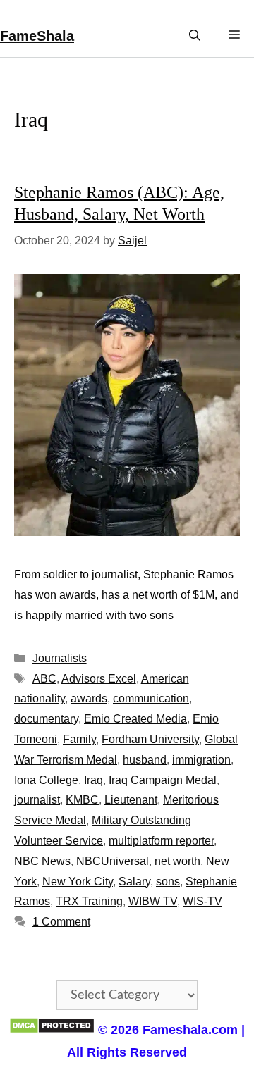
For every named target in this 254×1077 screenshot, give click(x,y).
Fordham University (150, 739)
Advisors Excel (98, 679)
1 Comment (61, 922)
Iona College (46, 780)
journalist (37, 800)
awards (89, 698)
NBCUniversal (112, 861)
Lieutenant (130, 800)
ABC (44, 679)
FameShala (37, 36)
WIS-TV (202, 901)
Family (79, 739)
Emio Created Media (135, 719)
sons (168, 882)
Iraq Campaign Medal (163, 780)
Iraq (93, 780)
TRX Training (89, 901)
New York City (77, 882)
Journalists (59, 658)
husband (145, 760)
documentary (46, 719)
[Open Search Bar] (194, 35)
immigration (201, 760)
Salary (134, 882)
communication (151, 698)
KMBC (82, 800)
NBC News (42, 861)
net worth (177, 861)
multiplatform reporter (161, 841)
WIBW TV (152, 901)
